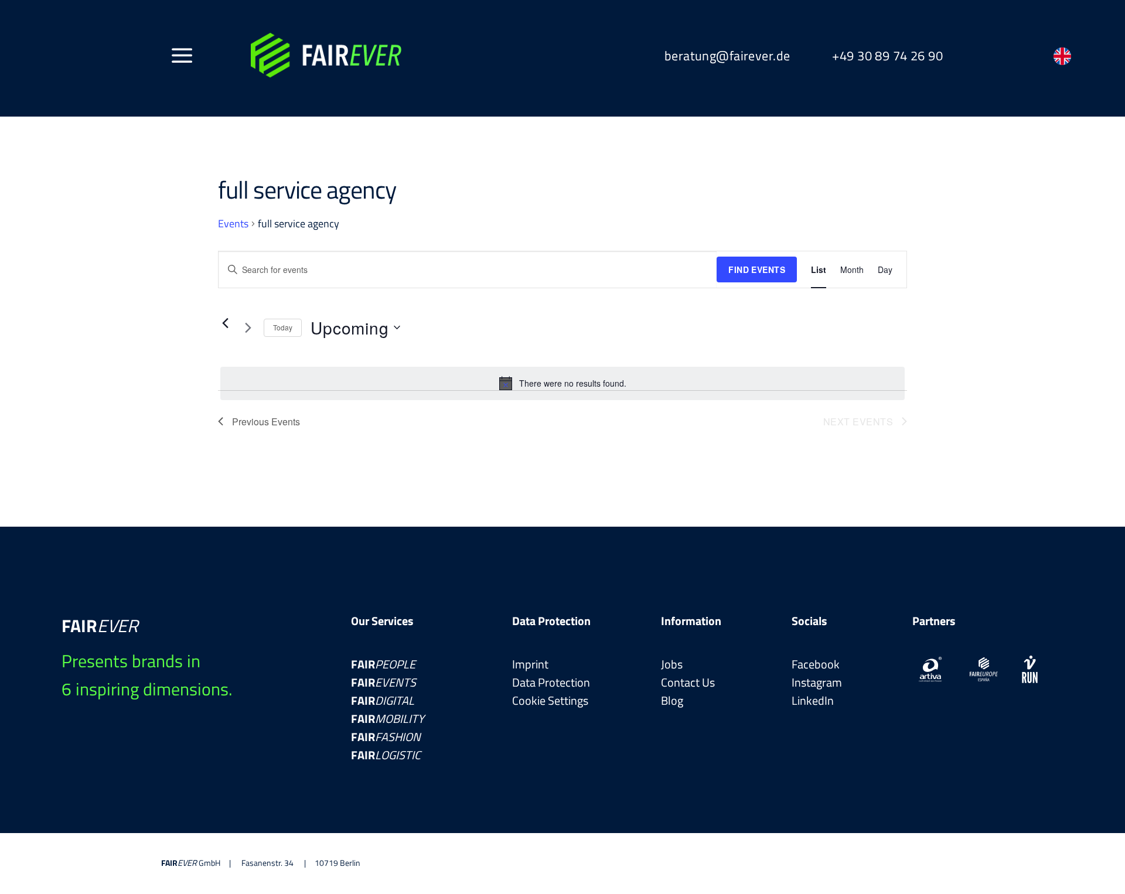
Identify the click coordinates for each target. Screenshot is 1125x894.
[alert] (562, 383)
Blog (672, 700)
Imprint (530, 664)
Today (282, 327)
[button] (182, 55)
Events (233, 224)
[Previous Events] (225, 323)
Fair (383, 664)
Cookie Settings (550, 700)
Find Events (756, 269)
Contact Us (688, 682)
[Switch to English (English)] (1062, 56)
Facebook (816, 664)
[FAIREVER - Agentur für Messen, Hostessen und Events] (326, 55)
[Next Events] (248, 327)
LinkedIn (813, 700)
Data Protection (551, 682)
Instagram (817, 682)
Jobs (672, 664)
